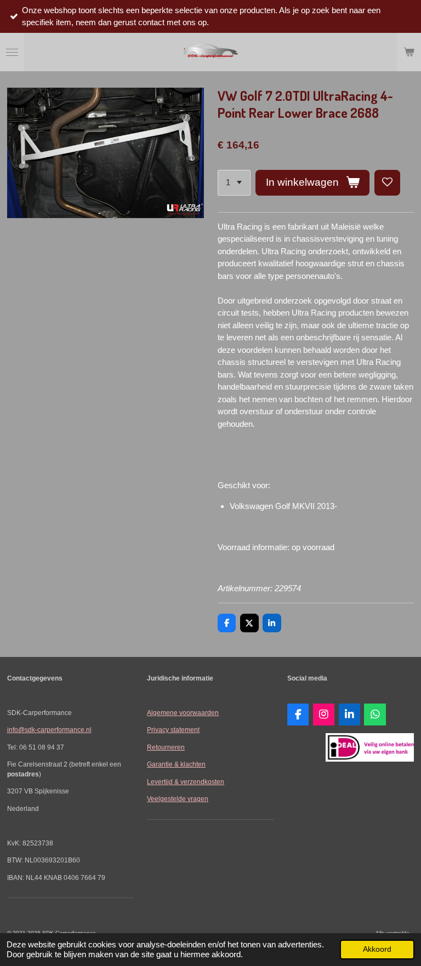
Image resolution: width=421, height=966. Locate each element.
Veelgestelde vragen (177, 798)
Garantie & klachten (176, 764)
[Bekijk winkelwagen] (409, 52)
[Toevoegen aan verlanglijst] (387, 183)
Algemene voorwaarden (183, 712)
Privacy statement (173, 729)
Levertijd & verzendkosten (185, 781)
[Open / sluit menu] (12, 52)
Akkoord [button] (377, 949)
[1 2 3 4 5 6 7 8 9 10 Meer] (234, 183)
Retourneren (166, 747)
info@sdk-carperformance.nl (49, 729)
